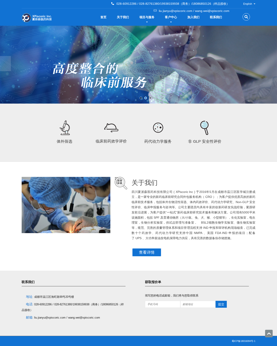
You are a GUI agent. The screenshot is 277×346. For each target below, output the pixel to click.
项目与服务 (147, 17)
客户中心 (171, 17)
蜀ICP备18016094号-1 (243, 341)
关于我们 (123, 17)
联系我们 (216, 17)
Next (5, 63)
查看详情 (147, 252)
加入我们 (193, 17)
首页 (103, 17)
